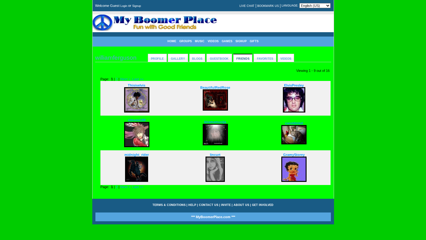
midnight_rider (136, 155)
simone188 (137, 120)
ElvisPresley (294, 85)
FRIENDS (242, 58)
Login (123, 6)
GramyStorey (294, 155)
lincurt (215, 155)
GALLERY (178, 58)
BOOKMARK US (268, 6)
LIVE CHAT (247, 6)
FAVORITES (265, 58)
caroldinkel (294, 123)
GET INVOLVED (263, 205)
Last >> (137, 79)
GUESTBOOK (219, 58)
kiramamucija (215, 122)
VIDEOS (213, 41)
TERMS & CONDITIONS (169, 205)
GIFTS (254, 41)
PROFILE (157, 58)
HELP (192, 205)
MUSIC (200, 41)
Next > (125, 79)
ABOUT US (241, 205)
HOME (171, 41)
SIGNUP (241, 41)
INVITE (226, 205)
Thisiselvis (136, 85)
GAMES (227, 41)
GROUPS (185, 41)
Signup (136, 6)
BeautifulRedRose (215, 87)
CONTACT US (208, 205)
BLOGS (197, 58)
